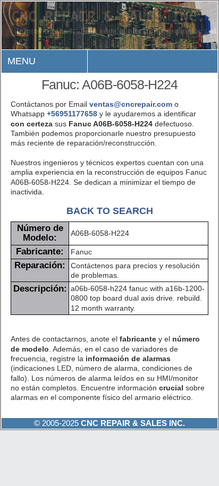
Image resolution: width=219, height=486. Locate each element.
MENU (21, 61)
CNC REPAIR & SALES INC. (132, 423)
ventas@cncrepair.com (130, 104)
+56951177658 (72, 113)
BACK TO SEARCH (109, 210)
